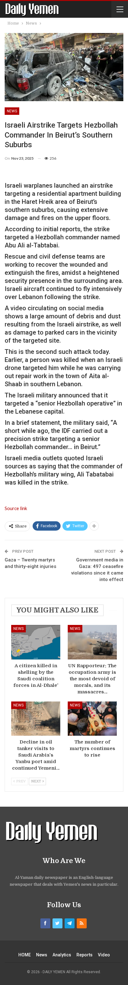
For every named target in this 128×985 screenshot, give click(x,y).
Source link (16, 508)
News (12, 111)
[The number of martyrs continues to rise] (92, 718)
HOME (24, 954)
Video (104, 954)
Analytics (62, 954)
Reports (84, 954)
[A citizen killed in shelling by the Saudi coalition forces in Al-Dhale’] (35, 642)
